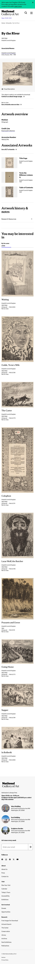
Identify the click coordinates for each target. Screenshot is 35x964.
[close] (33, 2)
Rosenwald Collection (8, 131)
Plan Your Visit (5, 885)
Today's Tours (5, 892)
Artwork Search (6, 924)
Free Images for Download (9, 920)
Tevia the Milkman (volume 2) (26, 175)
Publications (5, 946)
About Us (4, 869)
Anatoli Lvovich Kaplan (8, 53)
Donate (3, 908)
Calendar (4, 889)
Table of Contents (26, 187)
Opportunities (5, 912)
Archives (4, 938)
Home (3, 23)
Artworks (9, 23)
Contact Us (4, 876)
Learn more (18, 6)
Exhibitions (4, 899)
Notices (3, 957)
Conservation (5, 931)
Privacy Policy (4, 960)
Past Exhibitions (6, 942)
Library (3, 935)
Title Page (23, 158)
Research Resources (8, 219)
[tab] (6, 244)
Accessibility (5, 896)
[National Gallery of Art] (17, 784)
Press (3, 873)
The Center (4, 928)
